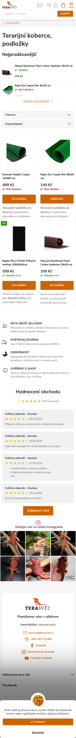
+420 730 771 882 (41, 639)
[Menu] (71, 5)
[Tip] (19, 238)
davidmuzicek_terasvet (40, 651)
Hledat (65, 13)
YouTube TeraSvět (41, 658)
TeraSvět (41, 645)
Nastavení (38, 732)
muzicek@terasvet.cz (41, 633)
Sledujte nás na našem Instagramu (39, 527)
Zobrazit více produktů (36, 101)
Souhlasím (39, 722)
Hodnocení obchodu (38, 391)
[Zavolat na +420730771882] (49, 5)
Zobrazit (57, 199)
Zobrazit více (38, 511)
